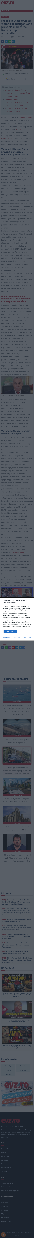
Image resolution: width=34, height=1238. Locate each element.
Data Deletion (7, 637)
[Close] (30, 600)
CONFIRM (10, 631)
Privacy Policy (27, 637)
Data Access (17, 637)
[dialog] (17, 619)
